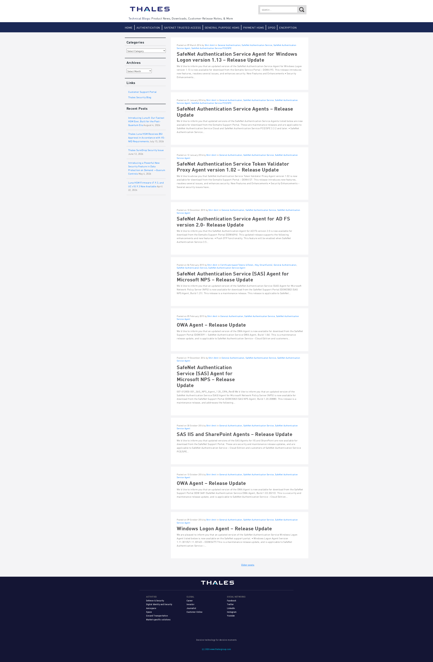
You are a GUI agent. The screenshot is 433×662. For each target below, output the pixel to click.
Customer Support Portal (142, 91)
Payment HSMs (253, 27)
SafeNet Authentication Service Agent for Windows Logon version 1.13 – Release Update (237, 56)
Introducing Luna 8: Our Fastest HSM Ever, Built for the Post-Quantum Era (146, 121)
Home (129, 27)
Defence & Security (155, 600)
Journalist (191, 608)
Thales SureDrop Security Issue (146, 150)
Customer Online (194, 612)
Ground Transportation (157, 615)
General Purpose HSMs (222, 27)
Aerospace (151, 608)
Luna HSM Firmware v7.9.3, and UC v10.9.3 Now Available (146, 184)
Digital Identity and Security (159, 604)
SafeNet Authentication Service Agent (226, 267)
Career (190, 600)
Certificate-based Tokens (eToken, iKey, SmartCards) (246, 264)
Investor (191, 604)
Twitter (230, 604)
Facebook (231, 600)
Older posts (247, 564)
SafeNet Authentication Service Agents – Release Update (235, 111)
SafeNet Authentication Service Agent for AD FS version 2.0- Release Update (233, 221)
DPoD (271, 27)
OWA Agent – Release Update (211, 324)
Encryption (288, 27)
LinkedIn (231, 608)
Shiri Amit (210, 45)
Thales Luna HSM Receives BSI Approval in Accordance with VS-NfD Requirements (146, 137)
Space (149, 612)
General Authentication (229, 45)
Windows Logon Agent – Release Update (224, 527)
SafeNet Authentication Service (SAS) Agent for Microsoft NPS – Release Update (233, 276)
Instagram (231, 612)
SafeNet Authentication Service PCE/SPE (211, 48)
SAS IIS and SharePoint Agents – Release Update (234, 433)
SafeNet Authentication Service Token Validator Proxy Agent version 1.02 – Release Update (233, 166)
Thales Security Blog (140, 97)
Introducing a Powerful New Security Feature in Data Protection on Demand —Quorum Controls (146, 168)
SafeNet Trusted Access (182, 27)
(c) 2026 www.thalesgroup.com (216, 649)
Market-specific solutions (158, 619)
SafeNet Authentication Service (257, 45)
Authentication (148, 27)
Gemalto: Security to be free (150, 10)
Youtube (231, 615)
